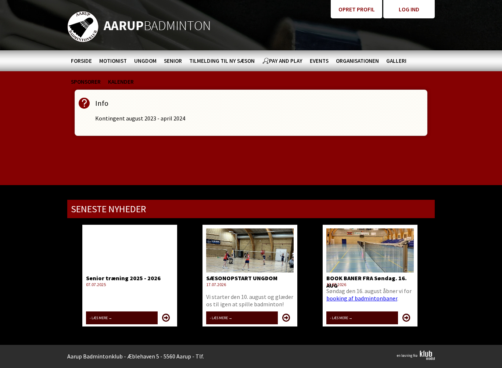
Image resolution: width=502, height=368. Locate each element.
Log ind (409, 9)
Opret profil (356, 9)
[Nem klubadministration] (416, 357)
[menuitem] (81, 60)
